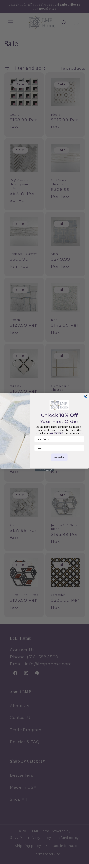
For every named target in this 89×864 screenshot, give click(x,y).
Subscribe (59, 457)
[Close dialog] (86, 395)
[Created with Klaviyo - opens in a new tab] (44, 469)
